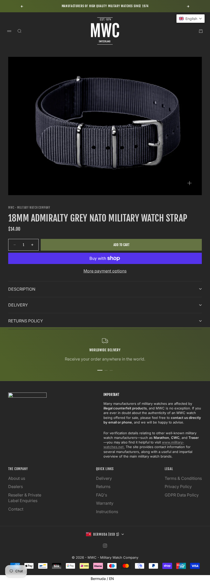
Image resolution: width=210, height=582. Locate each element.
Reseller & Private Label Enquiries (24, 497)
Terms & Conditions (183, 478)
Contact (15, 509)
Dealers (15, 486)
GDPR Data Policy (182, 495)
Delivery (104, 478)
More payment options (105, 270)
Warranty (104, 503)
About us (16, 478)
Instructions (107, 511)
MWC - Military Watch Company (29, 207)
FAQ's (101, 495)
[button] (190, 18)
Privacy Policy (178, 486)
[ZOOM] (189, 183)
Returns (103, 486)
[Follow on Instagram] (105, 545)
